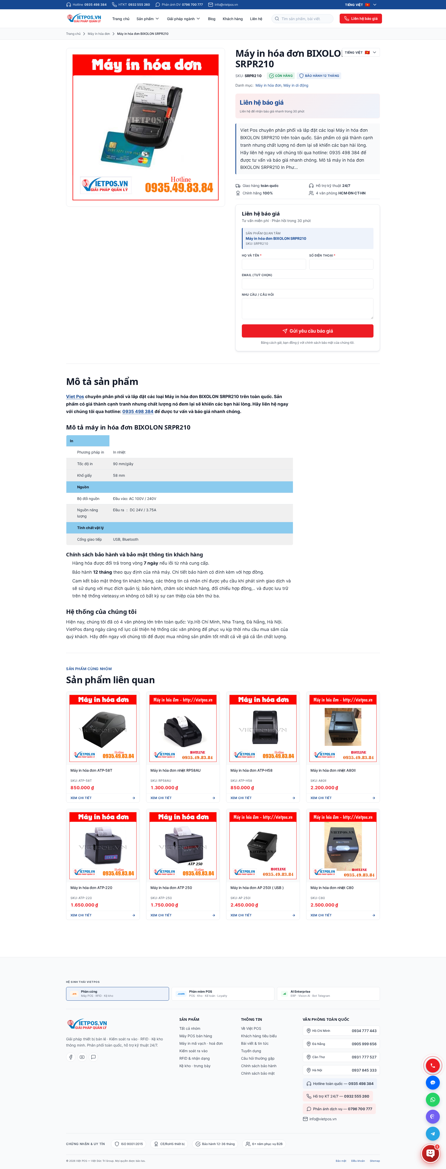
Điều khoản (358, 1160)
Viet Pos (75, 396)
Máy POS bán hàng (195, 1036)
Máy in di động (295, 85)
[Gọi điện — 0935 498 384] (433, 1066)
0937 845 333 (364, 1070)
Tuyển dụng (251, 1051)
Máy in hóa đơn (99, 34)
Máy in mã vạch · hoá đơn (201, 1043)
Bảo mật (341, 1160)
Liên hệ (256, 19)
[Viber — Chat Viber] (433, 1117)
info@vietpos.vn (323, 1119)
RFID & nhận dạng (194, 1058)
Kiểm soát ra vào (193, 1051)
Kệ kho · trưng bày (195, 1066)
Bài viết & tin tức (255, 1043)
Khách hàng (233, 19)
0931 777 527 (364, 1057)
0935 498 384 (138, 411)
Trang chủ (120, 19)
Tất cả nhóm (189, 1028)
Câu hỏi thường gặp (258, 1058)
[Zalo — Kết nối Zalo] (433, 1083)
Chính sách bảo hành (258, 1066)
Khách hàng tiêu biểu (259, 1036)
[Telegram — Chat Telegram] (433, 1134)
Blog (212, 19)
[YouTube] (82, 1057)
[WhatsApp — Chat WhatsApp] (433, 1100)
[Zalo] (93, 1057)
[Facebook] (70, 1057)
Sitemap (375, 1160)
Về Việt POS (251, 1028)
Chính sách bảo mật (258, 1073)
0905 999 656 (364, 1044)
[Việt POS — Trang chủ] (84, 18)
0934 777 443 (364, 1030)
